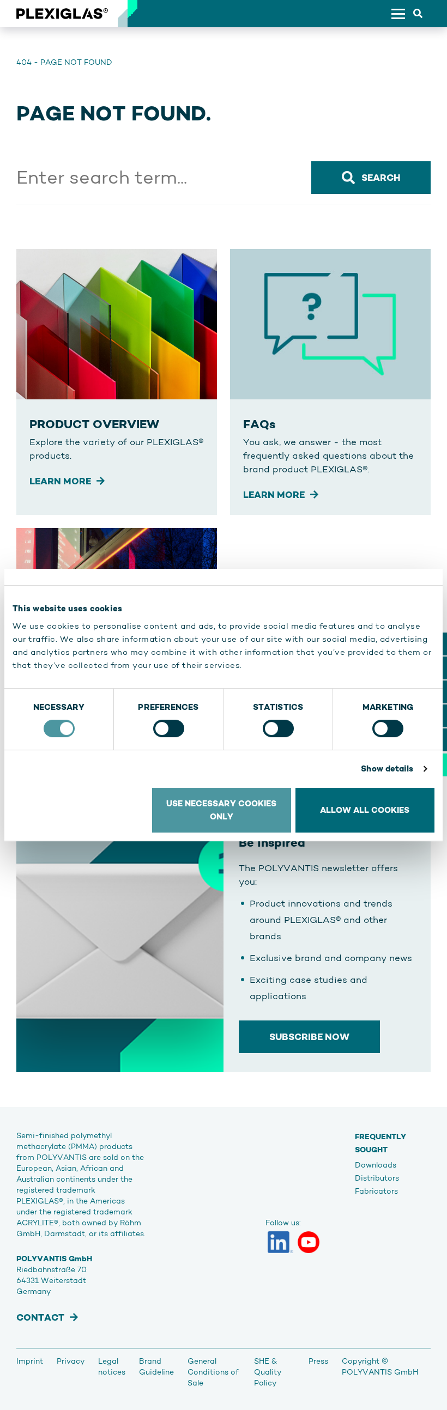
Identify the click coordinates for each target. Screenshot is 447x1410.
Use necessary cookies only (221, 810)
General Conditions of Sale (213, 1372)
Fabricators (376, 1191)
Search (380, 178)
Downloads (375, 1165)
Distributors (377, 1178)
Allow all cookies (364, 810)
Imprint (29, 1361)
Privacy (70, 1361)
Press (318, 1361)
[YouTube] (308, 1242)
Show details (387, 768)
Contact (40, 1317)
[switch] (168, 728)
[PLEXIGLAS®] (62, 13)
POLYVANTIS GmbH (380, 1372)
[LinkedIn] (280, 1242)
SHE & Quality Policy (267, 1372)
